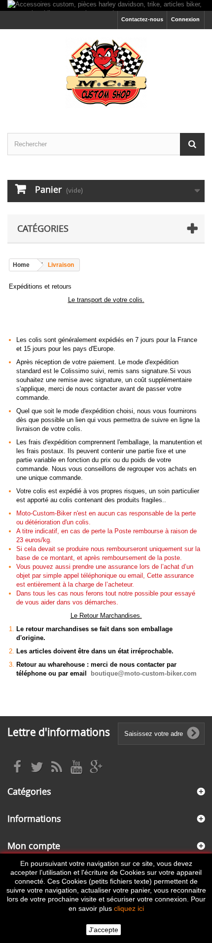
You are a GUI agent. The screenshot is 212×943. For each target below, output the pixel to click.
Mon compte (33, 846)
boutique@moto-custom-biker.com (144, 673)
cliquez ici (129, 908)
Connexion (185, 19)
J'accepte (103, 930)
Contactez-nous (142, 19)
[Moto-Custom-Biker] (106, 72)
